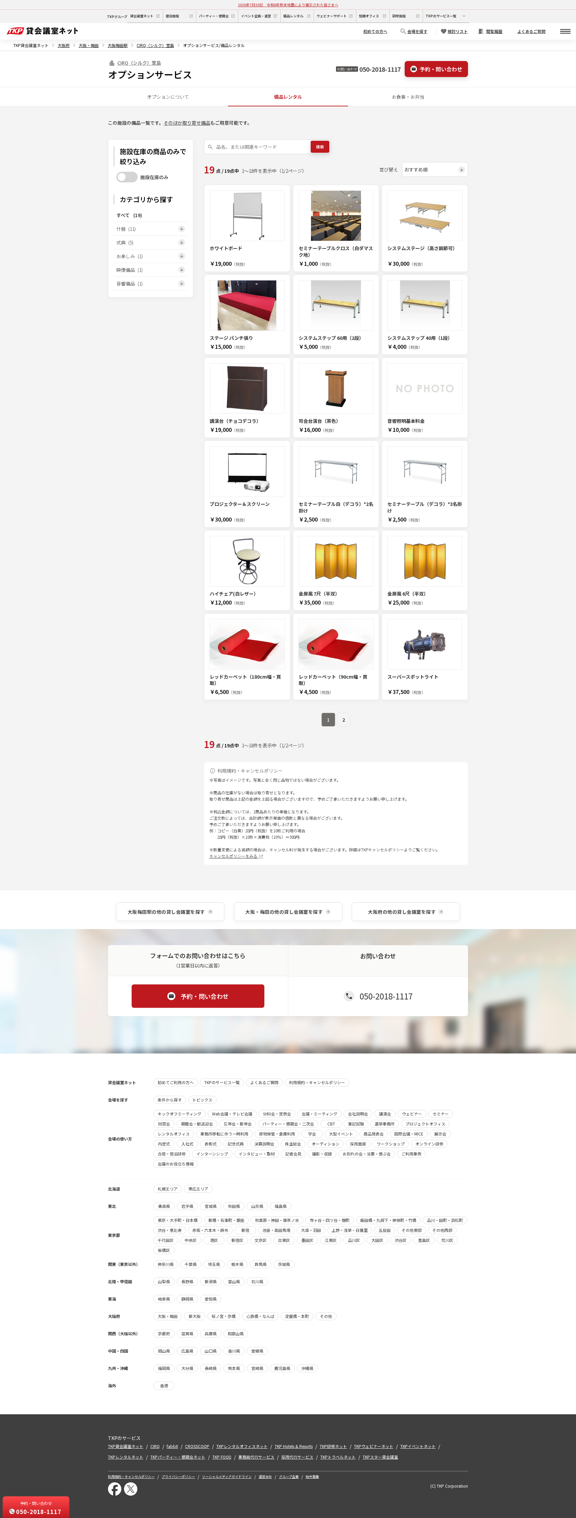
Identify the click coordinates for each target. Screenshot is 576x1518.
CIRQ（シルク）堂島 (155, 45)
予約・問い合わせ (441, 69)
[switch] (127, 177)
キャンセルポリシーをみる (233, 856)
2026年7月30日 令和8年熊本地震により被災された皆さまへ (288, 4)
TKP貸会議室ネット (31, 45)
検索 (320, 146)
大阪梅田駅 (118, 45)
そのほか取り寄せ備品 (187, 122)
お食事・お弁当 (408, 96)
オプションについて (168, 96)
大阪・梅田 (89, 45)
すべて (129, 215)
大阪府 (64, 45)
